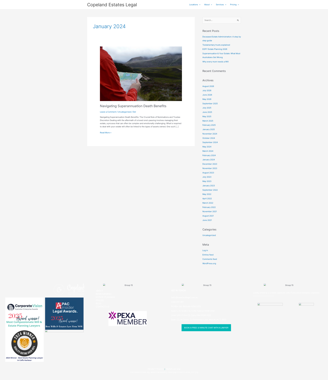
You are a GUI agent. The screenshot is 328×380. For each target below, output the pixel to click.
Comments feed (209, 259)
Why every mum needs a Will (215, 61)
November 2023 (209, 168)
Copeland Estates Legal (112, 4)
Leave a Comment (108, 112)
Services (220, 4)
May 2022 (206, 194)
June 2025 (207, 112)
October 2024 (208, 138)
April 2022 (207, 198)
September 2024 (210, 142)
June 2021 (207, 220)
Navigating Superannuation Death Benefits (133, 106)
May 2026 (206, 99)
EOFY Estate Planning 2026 (214, 49)
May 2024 (206, 146)
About (207, 4)
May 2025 (206, 116)
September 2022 (210, 190)
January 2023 (208, 185)
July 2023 (206, 177)
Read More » (105, 132)
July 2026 (206, 90)
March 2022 (207, 203)
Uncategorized (124, 112)
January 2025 (208, 129)
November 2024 (209, 134)
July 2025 (206, 108)
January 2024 (208, 159)
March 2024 (207, 151)
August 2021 (208, 216)
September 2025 (210, 103)
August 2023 (208, 172)
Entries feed (207, 255)
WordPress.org (209, 263)
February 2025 (209, 125)
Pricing (233, 4)
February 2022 (209, 207)
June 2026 (207, 95)
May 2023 (206, 181)
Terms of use (173, 369)
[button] (199, 4)
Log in (205, 250)
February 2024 (209, 155)
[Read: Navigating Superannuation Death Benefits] (141, 73)
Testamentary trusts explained (216, 45)
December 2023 (209, 164)
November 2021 (209, 211)
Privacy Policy (155, 369)
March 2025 (207, 121)
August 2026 (208, 86)
